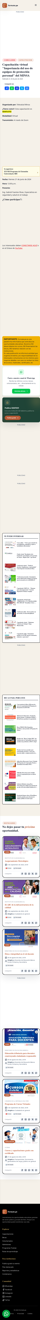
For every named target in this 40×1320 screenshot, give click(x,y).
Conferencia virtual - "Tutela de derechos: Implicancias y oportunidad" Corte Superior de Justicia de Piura (26, 567)
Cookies (29, 1313)
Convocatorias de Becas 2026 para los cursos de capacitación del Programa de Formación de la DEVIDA (26, 706)
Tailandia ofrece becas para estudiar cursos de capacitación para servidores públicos (26, 774)
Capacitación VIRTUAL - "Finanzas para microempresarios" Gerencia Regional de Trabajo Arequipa (26, 589)
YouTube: (19, 248)
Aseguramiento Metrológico (16, 861)
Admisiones (6, 1244)
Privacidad (20, 1313)
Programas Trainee (9, 1248)
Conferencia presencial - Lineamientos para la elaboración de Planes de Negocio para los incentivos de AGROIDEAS (27, 578)
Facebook (8, 1290)
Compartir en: (9, 84)
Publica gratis (11, 418)
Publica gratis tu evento (11, 1263)
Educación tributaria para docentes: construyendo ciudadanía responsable (20, 1054)
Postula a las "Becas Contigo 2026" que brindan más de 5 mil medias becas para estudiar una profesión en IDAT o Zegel (27, 740)
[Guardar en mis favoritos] (36, 839)
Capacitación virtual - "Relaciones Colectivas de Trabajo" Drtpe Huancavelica (25, 624)
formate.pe (13, 5)
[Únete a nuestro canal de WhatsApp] (6, 1314)
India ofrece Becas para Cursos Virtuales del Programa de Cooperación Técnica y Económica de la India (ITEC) (27, 762)
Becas (4, 1237)
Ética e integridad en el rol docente (19, 954)
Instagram (9, 1293)
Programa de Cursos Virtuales (17, 1104)
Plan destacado (8, 1267)
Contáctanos (7, 1274)
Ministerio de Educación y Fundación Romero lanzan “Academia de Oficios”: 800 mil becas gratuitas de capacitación (26, 717)
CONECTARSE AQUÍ (29, 245)
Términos (11, 1313)
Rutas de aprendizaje (10, 1251)
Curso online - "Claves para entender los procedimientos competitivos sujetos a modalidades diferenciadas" (27, 544)
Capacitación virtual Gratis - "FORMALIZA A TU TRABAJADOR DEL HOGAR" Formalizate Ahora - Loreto (27, 602)
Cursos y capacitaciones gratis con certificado (19, 1152)
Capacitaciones (7, 1234)
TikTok (7, 1300)
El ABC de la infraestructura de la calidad (19, 906)
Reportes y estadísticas (10, 1270)
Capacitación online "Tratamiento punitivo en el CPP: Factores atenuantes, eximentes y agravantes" (27, 635)
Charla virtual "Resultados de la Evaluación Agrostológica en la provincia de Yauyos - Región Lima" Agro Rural (27, 555)
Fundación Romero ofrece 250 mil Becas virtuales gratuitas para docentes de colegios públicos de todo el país (27, 797)
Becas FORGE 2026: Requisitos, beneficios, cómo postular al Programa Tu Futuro (27, 728)
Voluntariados (7, 1241)
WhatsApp (9, 1286)
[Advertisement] (20, 33)
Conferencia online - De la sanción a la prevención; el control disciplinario (26, 612)
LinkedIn (8, 1297)
